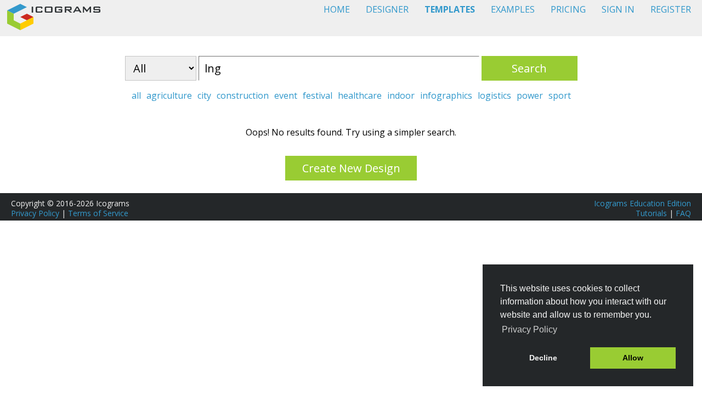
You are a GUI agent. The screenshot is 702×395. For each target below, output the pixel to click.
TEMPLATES (449, 9)
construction (243, 95)
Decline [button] (543, 357)
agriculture (169, 95)
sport (559, 95)
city (204, 95)
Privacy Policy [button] (529, 329)
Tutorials (651, 213)
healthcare (360, 95)
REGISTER (670, 9)
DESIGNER (387, 9)
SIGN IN (618, 9)
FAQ (683, 213)
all (136, 95)
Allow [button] (632, 357)
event (285, 95)
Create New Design (351, 168)
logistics (494, 95)
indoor (401, 95)
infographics (446, 95)
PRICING (568, 9)
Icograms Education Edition (642, 203)
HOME (337, 9)
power (530, 95)
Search (529, 68)
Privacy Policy (35, 213)
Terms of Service (98, 213)
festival (317, 95)
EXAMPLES (513, 9)
